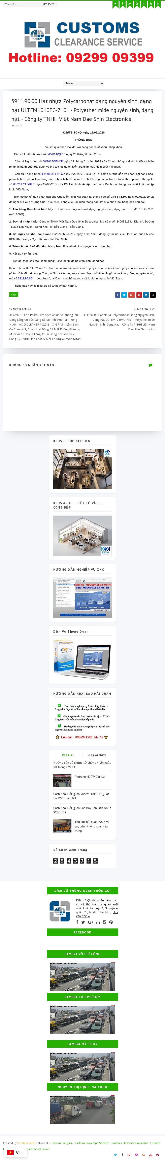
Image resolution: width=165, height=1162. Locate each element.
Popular (68, 755)
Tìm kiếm (48, 4)
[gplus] (130, 5)
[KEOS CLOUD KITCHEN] (82, 469)
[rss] (144, 5)
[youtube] (151, 5)
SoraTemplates (26, 1143)
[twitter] (115, 5)
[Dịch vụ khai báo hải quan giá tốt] (82, 659)
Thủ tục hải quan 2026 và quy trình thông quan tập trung (91, 826)
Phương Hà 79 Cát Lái (89, 777)
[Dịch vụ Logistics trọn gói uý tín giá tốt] (82, 597)
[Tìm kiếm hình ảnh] (56, 3)
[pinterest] (158, 5)
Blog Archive (97, 755)
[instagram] (137, 5)
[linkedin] (98, 922)
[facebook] (123, 5)
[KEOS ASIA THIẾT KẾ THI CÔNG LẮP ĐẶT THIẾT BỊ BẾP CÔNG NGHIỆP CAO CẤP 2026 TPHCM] (82, 535)
